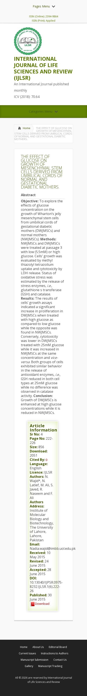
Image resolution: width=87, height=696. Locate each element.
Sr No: (35, 434)
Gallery (29, 666)
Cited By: (37, 459)
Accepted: (38, 569)
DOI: (33, 578)
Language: (39, 464)
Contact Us (60, 660)
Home (26, 128)
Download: (39, 451)
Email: (35, 544)
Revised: (37, 561)
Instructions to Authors (54, 653)
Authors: (37, 476)
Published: (38, 595)
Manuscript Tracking (50, 666)
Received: (38, 552)
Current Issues (27, 653)
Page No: (37, 438)
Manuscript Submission (34, 660)
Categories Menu (40, 111)
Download (42, 603)
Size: (34, 447)
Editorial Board (58, 647)
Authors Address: (37, 504)
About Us (38, 647)
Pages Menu (41, 6)
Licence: (36, 472)
